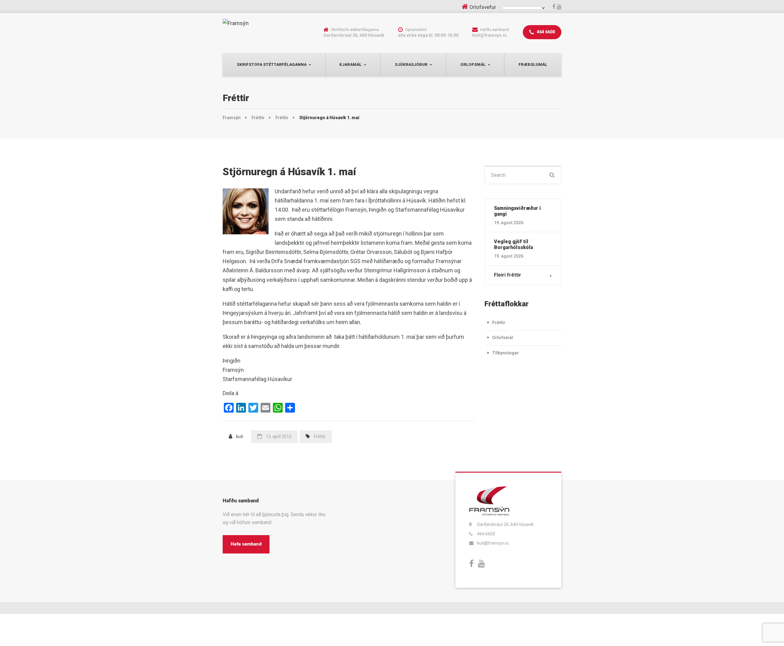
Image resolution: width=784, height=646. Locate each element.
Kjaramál (350, 64)
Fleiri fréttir (507, 275)
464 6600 (545, 31)
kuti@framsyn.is (493, 543)
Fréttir (320, 436)
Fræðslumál (532, 64)
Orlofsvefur (482, 7)
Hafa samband (246, 544)
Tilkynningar (505, 352)
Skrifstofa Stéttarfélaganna (272, 64)
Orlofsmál (473, 64)
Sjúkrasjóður (411, 64)
